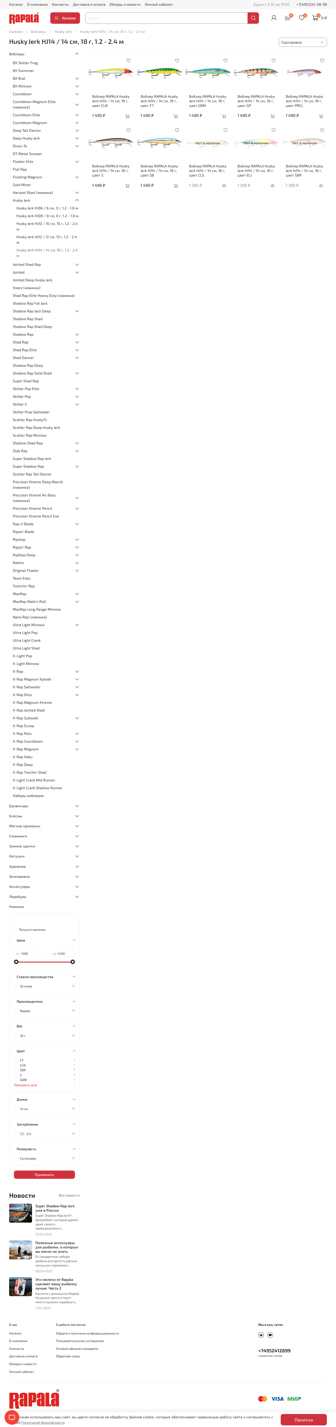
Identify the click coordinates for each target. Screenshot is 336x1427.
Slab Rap (20, 450)
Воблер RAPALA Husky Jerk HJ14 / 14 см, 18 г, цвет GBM (207, 101)
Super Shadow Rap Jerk (32, 458)
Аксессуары (19, 886)
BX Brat (19, 78)
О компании (37, 4)
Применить (44, 1174)
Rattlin (18, 562)
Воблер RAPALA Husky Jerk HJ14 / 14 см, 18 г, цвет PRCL (304, 101)
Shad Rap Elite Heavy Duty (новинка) (44, 295)
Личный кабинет (159, 4)
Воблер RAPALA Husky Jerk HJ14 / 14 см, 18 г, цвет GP (256, 101)
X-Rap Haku (22, 756)
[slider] (16, 961)
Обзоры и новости (125, 4)
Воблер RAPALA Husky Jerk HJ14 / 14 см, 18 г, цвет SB (159, 170)
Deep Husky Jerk (26, 138)
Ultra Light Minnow (29, 624)
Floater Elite (23, 161)
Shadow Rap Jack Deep (32, 311)
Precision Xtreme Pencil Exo (36, 516)
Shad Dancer (23, 357)
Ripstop (19, 539)
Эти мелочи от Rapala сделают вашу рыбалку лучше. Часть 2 (56, 1283)
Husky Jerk (63, 31)
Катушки (16, 856)
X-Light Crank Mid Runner (34, 780)
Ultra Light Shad (26, 648)
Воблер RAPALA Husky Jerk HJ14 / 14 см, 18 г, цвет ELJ (256, 170)
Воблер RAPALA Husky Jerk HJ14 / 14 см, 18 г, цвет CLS (207, 170)
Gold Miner (22, 184)
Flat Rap (20, 169)
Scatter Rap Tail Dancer (32, 474)
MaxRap (19, 593)
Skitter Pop (22, 396)
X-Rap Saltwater (26, 687)
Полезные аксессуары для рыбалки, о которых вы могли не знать (56, 1246)
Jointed (18, 272)
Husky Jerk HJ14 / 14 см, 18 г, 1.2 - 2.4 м (47, 253)
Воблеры (38, 31)
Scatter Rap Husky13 (30, 419)
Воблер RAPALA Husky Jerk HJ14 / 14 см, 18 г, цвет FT (159, 101)
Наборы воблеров (28, 795)
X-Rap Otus (22, 694)
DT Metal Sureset (27, 153)
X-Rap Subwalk (25, 718)
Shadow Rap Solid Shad (32, 373)
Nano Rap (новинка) (30, 617)
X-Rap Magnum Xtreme (32, 702)
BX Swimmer (23, 70)
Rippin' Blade (23, 531)
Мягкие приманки (24, 826)
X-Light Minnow (26, 663)
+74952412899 (274, 1350)
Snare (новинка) (26, 287)
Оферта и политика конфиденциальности (87, 1333)
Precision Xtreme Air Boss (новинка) (34, 498)
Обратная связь (68, 1356)
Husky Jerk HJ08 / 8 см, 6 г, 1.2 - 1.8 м (47, 216)
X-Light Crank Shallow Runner (37, 788)
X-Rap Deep (23, 764)
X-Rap (18, 671)
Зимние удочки (22, 846)
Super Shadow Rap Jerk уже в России (55, 1208)
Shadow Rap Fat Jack (30, 303)
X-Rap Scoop (23, 725)
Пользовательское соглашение (80, 1341)
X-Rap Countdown (28, 741)
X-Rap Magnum (26, 749)
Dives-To (20, 146)
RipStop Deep (24, 555)
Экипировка (19, 876)
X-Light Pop (22, 656)
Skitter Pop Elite (26, 388)
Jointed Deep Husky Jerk (32, 280)
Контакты (60, 4)
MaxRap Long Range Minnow (37, 609)
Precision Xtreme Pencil (32, 508)
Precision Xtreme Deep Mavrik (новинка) (38, 484)
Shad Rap (20, 342)
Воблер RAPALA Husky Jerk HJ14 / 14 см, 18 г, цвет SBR (304, 170)
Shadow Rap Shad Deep (32, 326)
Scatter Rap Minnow (29, 435)
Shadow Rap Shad (28, 319)
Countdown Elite (26, 115)
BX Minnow (22, 86)
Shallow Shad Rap (28, 443)
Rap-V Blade (23, 524)
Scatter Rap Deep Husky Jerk (36, 427)
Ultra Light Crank (27, 640)
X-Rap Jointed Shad (29, 710)
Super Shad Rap (26, 381)
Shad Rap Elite (25, 350)
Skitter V (20, 404)
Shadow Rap (23, 334)
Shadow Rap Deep (28, 365)
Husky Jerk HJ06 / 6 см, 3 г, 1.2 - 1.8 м (47, 208)
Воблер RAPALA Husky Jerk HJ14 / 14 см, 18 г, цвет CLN (110, 101)
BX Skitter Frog (25, 63)
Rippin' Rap (22, 547)
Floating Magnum (27, 177)
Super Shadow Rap (28, 466)
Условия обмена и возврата (77, 1349)
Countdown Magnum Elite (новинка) (34, 104)
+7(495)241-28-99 (311, 4)
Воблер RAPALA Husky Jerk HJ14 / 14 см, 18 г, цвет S (110, 170)
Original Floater (26, 570)
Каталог (16, 4)
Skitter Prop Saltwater (31, 412)
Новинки (16, 906)
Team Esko (21, 578)
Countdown (22, 94)
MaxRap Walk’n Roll (29, 601)
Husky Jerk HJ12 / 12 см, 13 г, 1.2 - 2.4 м (46, 239)
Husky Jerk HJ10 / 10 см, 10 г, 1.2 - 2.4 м (47, 226)
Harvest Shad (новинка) (33, 192)
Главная (16, 31)
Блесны (15, 816)
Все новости (69, 1195)
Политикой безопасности (43, 1422)
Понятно (304, 1419)
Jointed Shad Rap (27, 264)
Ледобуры (18, 896)
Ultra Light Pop (25, 632)
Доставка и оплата (89, 4)
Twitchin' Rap (24, 586)
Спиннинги (18, 836)
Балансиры (18, 806)
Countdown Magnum (30, 122)
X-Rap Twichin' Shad (29, 772)
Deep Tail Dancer (27, 130)
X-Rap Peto (22, 733)
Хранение (17, 866)
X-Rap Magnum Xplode (32, 679)
